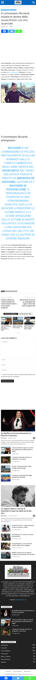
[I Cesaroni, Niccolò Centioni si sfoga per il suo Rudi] (6, 459)
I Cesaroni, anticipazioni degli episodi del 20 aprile (22, 476)
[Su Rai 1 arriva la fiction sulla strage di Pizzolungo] (18, 321)
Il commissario (14, 72)
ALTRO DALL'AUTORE (25, 314)
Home (2, 6)
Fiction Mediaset (5, 651)
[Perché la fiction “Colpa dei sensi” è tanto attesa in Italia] (6, 528)
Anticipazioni (8, 6)
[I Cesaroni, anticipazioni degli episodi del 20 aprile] (6, 478)
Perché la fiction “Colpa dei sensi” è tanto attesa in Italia (23, 526)
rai (16, 291)
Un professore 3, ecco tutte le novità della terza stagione (22, 544)
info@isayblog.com (21, 599)
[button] (33, 2)
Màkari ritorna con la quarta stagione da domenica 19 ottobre (23, 553)
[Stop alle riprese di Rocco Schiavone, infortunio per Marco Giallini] (29, 321)
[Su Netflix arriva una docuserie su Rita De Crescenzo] (18, 420)
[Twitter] (11, 31)
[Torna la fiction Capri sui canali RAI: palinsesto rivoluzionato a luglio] (6, 321)
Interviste (3, 662)
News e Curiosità (5, 656)
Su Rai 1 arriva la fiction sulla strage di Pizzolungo (18, 326)
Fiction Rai (13, 10)
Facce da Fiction (5, 659)
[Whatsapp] (18, 31)
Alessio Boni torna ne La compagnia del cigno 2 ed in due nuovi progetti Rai (27, 303)
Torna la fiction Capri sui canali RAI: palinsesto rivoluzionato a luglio (6, 328)
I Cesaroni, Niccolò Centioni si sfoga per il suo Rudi (22, 458)
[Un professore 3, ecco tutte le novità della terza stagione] (6, 546)
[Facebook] (4, 31)
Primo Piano (4, 653)
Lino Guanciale (9, 291)
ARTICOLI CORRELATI (11, 314)
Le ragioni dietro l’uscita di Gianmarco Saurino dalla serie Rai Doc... (16, 510)
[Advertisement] (18, 47)
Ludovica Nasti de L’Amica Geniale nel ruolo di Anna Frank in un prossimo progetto (9, 304)
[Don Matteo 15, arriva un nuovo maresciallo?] (6, 537)
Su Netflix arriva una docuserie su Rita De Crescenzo (16, 434)
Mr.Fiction (4, 438)
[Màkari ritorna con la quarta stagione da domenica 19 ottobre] (6, 555)
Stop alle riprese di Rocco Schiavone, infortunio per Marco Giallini (29, 327)
